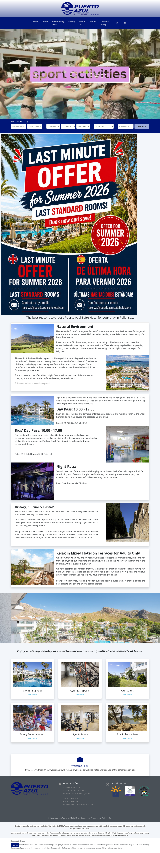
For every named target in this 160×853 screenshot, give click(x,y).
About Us (82, 23)
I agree (15, 845)
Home (35, 21)
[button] (12, 618)
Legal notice (85, 818)
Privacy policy (96, 818)
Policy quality (106, 818)
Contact (93, 21)
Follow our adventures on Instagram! (32, 383)
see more (32, 694)
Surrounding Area (58, 23)
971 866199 (72, 798)
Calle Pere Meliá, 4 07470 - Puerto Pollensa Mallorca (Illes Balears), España (77, 790)
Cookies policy (105, 23)
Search (142, 126)
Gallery (71, 21)
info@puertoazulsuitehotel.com (78, 804)
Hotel (45, 21)
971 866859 (72, 801)
